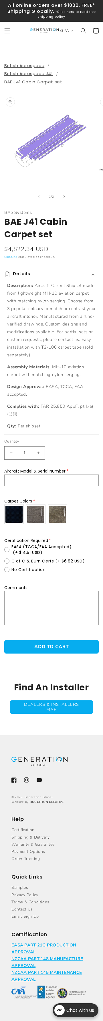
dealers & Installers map (51, 707)
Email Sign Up (25, 916)
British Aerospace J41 (28, 74)
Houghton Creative (47, 802)
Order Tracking (25, 858)
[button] (7, 31)
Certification (23, 830)
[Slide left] (39, 196)
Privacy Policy (24, 895)
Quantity (11, 441)
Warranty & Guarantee (33, 844)
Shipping (10, 257)
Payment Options (28, 851)
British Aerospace (24, 66)
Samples (19, 887)
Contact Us (22, 909)
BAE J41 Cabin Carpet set (33, 82)
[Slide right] (64, 196)
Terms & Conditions (30, 902)
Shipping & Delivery (30, 837)
